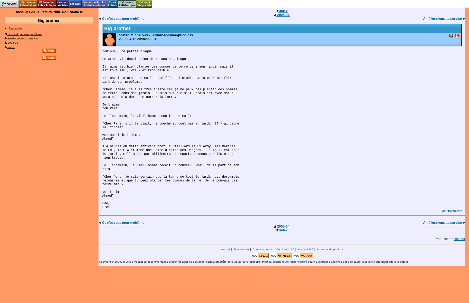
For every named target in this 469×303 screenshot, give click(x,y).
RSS (51, 50)
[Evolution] (451, 35)
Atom (51, 57)
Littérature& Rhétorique (127, 4)
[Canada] (457, 35)
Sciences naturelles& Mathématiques (94, 4)
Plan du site (241, 249)
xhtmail (459, 239)
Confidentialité (285, 249)
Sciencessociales (63, 4)
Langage (75, 3)
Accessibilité (305, 249)
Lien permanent (452, 210)
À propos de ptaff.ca (330, 249)
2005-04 (12, 42)
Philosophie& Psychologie (47, 4)
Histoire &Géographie (144, 4)
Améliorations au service (22, 38)
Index (11, 47)
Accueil (225, 249)
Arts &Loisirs (112, 4)
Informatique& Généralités (28, 4)
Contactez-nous (262, 249)
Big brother (16, 28)
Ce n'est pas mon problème (24, 34)
